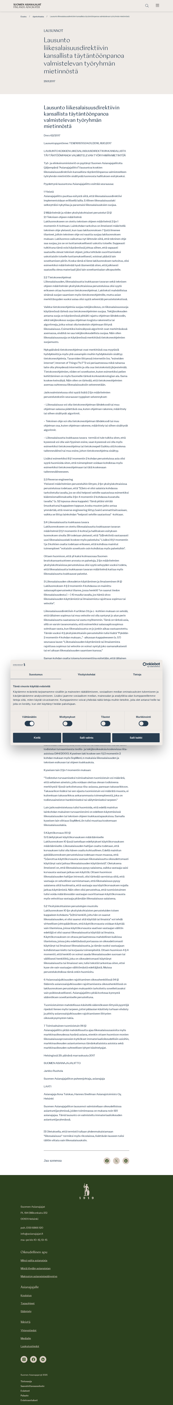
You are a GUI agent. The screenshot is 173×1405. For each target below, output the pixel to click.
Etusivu (24, 16)
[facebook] (33, 1359)
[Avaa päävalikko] (157, 6)
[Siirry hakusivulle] (147, 6)
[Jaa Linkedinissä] (125, 1160)
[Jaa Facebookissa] (107, 1160)
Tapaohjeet (28, 1303)
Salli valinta (86, 737)
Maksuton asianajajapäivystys (39, 1276)
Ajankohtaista (38, 16)
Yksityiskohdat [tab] (86, 674)
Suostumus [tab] (36, 674)
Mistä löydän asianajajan (36, 1268)
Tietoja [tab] (137, 674)
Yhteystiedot (28, 1330)
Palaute (25, 1396)
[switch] (67, 723)
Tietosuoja (26, 1381)
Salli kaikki (136, 737)
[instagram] (24, 1359)
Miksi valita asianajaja (34, 1260)
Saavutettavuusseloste (32, 1386)
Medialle (26, 1338)
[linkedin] (43, 1359)
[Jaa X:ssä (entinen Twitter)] (116, 1160)
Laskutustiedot (30, 1346)
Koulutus (26, 1295)
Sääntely (26, 1311)
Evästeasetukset (29, 1400)
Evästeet (25, 1391)
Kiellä (37, 737)
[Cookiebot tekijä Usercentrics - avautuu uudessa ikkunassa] (145, 664)
